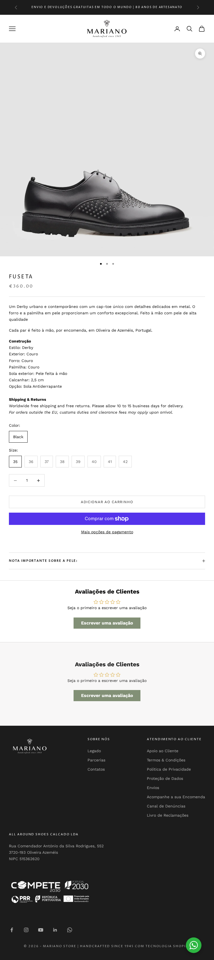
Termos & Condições (166, 760)
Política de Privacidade (169, 769)
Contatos (96, 769)
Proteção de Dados (165, 778)
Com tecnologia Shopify (162, 946)
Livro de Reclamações (167, 815)
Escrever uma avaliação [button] (107, 623)
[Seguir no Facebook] (11, 930)
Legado (94, 751)
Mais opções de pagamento (107, 532)
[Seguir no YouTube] (40, 930)
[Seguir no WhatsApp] (69, 930)
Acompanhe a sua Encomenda (176, 797)
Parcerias (96, 760)
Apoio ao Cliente (162, 751)
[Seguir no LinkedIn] (55, 930)
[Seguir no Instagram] (26, 930)
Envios (153, 787)
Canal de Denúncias (166, 806)
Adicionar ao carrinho (107, 502)
